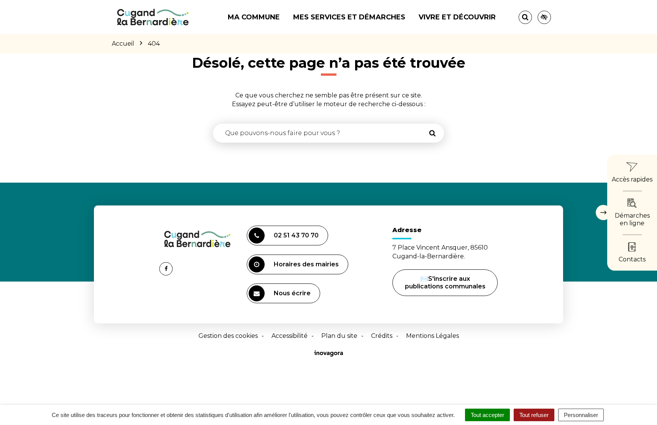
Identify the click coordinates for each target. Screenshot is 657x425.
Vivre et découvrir (457, 17)
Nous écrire (293, 296)
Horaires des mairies (306, 264)
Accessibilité (289, 335)
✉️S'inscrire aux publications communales (445, 282)
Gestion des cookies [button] (228, 335)
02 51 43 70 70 (296, 235)
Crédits (381, 335)
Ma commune (254, 17)
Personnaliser (581, 415)
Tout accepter (487, 415)
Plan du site (339, 335)
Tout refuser (534, 415)
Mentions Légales (432, 335)
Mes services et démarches (349, 17)
